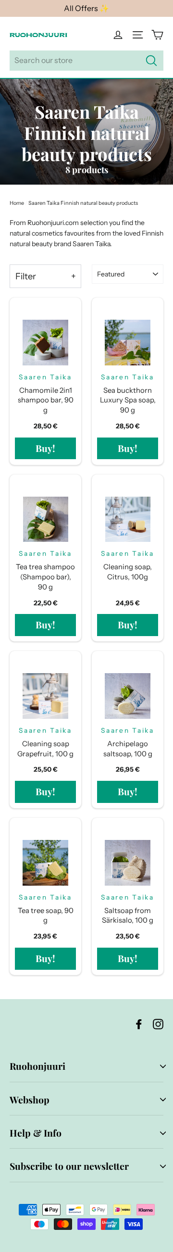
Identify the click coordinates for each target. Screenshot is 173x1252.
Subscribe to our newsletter (69, 1166)
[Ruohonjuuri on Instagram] (158, 1023)
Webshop (29, 1099)
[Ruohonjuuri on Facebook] (139, 1023)
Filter (25, 276)
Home (17, 203)
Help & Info (36, 1133)
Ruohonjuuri (37, 1066)
